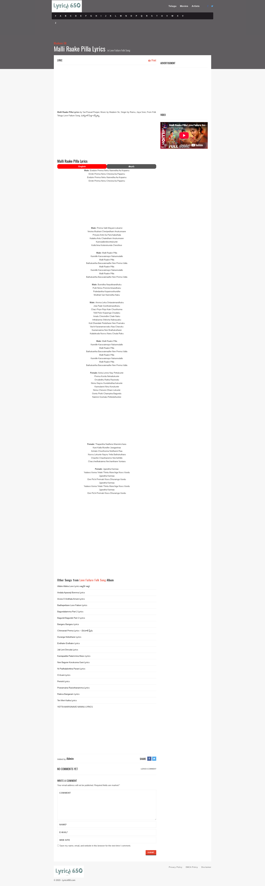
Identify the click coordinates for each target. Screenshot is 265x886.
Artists (196, 6)
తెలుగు (131, 166)
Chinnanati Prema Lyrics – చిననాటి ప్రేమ (75, 630)
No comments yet (67, 769)
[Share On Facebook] (149, 758)
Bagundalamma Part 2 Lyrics (70, 611)
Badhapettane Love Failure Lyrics (72, 605)
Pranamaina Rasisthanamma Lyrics (73, 688)
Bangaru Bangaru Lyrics (68, 624)
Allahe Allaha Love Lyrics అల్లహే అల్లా (73, 586)
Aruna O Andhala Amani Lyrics (71, 599)
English (82, 166)
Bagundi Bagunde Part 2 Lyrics (71, 618)
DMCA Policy (192, 867)
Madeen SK (60, 43)
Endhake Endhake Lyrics (68, 643)
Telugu (173, 6)
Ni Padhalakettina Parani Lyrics (71, 669)
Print (153, 60)
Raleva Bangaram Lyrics (68, 694)
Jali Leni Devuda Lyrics (67, 649)
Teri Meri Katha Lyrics (67, 700)
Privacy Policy (175, 867)
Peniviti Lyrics (63, 681)
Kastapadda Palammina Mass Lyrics (73, 656)
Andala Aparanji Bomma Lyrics (71, 592)
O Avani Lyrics (63, 675)
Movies (184, 6)
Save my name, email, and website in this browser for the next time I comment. (95, 845)
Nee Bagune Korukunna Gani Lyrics (73, 662)
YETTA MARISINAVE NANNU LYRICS (75, 707)
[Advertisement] (106, 87)
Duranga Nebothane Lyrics (69, 637)
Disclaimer (206, 867)
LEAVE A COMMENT (148, 769)
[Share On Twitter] (154, 758)
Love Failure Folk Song (120, 50)
